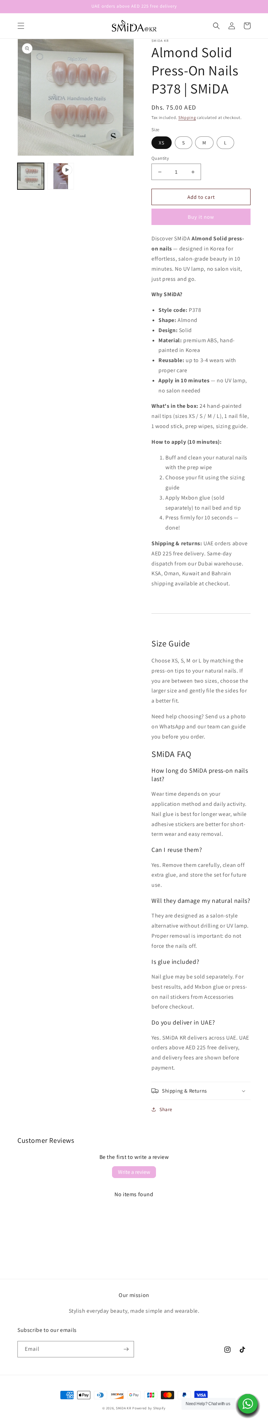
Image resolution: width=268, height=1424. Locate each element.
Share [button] (165, 1109)
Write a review (134, 1172)
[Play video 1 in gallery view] (60, 176)
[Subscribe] (126, 1349)
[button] (21, 25)
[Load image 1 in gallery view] (30, 176)
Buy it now (201, 216)
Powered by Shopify (149, 1408)
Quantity (160, 158)
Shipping (187, 117)
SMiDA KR (124, 1408)
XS (161, 143)
